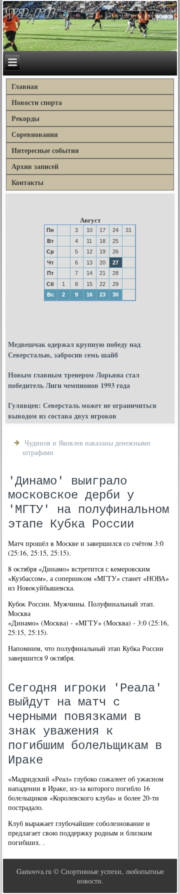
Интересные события (45, 150)
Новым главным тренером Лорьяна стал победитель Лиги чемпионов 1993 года (74, 380)
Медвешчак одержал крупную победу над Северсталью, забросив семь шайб (74, 349)
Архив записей (35, 166)
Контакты (28, 182)
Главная (25, 86)
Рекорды (26, 118)
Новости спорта (37, 102)
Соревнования (35, 134)
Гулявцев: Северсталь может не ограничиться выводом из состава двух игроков (82, 410)
